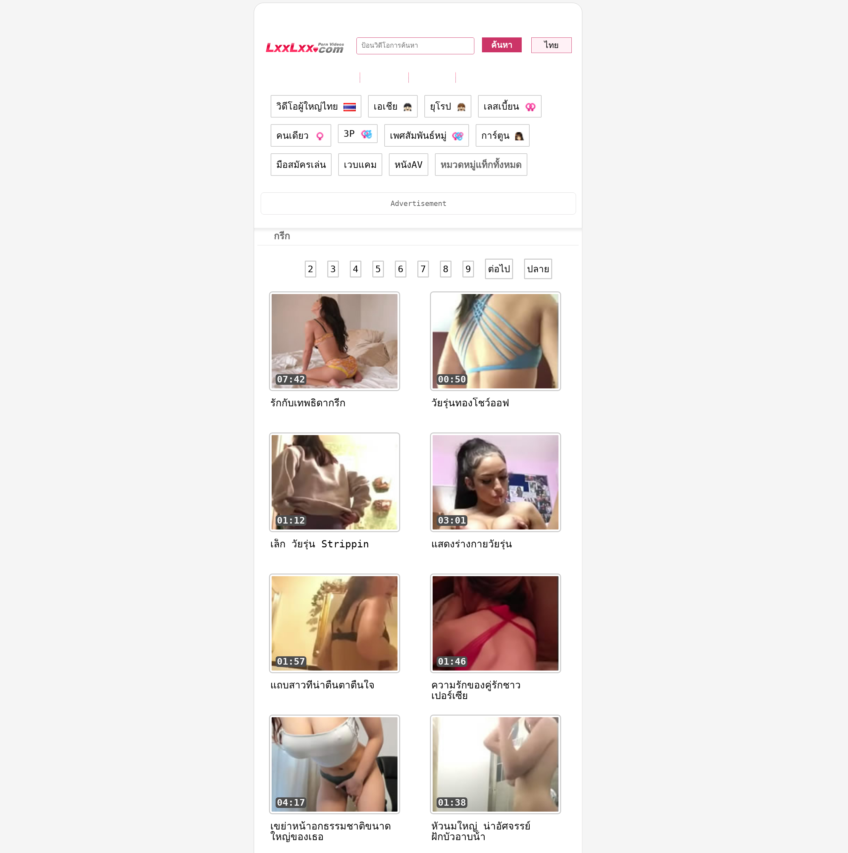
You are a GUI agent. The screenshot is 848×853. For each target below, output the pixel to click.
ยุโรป (443, 106)
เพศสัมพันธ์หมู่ (421, 135)
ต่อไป (499, 269)
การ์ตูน (498, 135)
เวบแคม (360, 164)
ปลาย (538, 269)
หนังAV (409, 164)
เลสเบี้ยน (504, 106)
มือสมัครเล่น (301, 164)
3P (352, 133)
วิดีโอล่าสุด (432, 77)
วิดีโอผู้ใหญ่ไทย (310, 106)
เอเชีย (388, 106)
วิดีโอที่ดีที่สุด (482, 77)
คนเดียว (295, 135)
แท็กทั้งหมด (384, 77)
